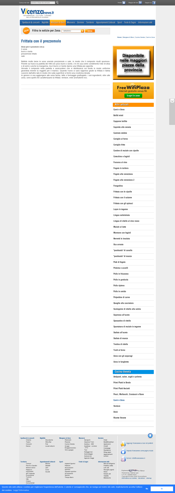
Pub (46, 444)
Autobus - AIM (89, 444)
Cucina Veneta (140, 37)
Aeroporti (87, 440)
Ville (27, 479)
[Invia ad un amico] (172, 102)
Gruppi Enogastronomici (70, 447)
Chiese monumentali (30, 482)
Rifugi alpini (107, 452)
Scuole (47, 472)
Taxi (85, 450)
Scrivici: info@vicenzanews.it (135, 458)
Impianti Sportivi (70, 463)
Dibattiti (47, 466)
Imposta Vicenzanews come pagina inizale (139, 451)
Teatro (28, 442)
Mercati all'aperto (109, 463)
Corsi (47, 470)
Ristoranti (68, 440)
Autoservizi (88, 456)
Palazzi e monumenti (29, 470)
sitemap (148, 478)
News (105, 472)
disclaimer (141, 478)
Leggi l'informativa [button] (21, 490)
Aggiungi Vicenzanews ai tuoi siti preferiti (139, 443)
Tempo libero (69, 477)
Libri (46, 468)
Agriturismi (107, 444)
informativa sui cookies (129, 478)
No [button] (147, 489)
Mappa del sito (133, 3)
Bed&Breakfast (109, 442)
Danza (28, 446)
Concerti (29, 444)
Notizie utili (107, 474)
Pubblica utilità (108, 466)
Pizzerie (67, 442)
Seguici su (148, 3)
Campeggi (107, 448)
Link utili (106, 468)
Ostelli (106, 446)
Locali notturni (50, 446)
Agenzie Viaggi (89, 458)
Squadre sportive (70, 471)
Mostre (47, 463)
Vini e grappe (69, 450)
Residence (107, 450)
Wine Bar (48, 442)
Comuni (28, 463)
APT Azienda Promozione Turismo (30, 475)
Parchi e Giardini (31, 466)
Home (120, 3)
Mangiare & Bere (128, 37)
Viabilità (106, 476)
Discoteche (49, 440)
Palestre (67, 466)
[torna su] (150, 438)
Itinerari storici (30, 468)
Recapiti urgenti (109, 470)
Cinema (28, 440)
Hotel (105, 440)
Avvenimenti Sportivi (69, 474)
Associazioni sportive (69, 468)
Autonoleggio (88, 454)
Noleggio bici (88, 452)
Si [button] (162, 489)
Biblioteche (107, 478)
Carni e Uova (150, 37)
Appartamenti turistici (108, 455)
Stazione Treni (89, 442)
